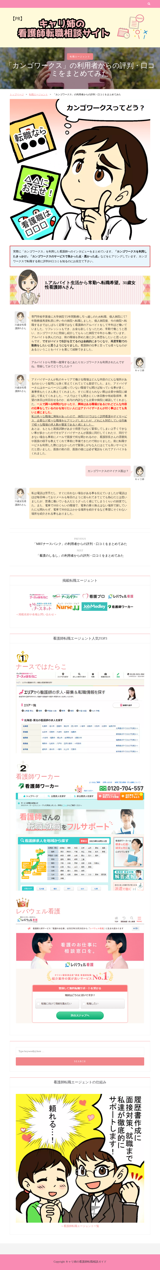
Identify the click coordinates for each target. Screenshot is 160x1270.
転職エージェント (80, 56)
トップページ (17, 94)
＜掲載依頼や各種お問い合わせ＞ (36, 614)
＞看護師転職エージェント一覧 (80, 1226)
